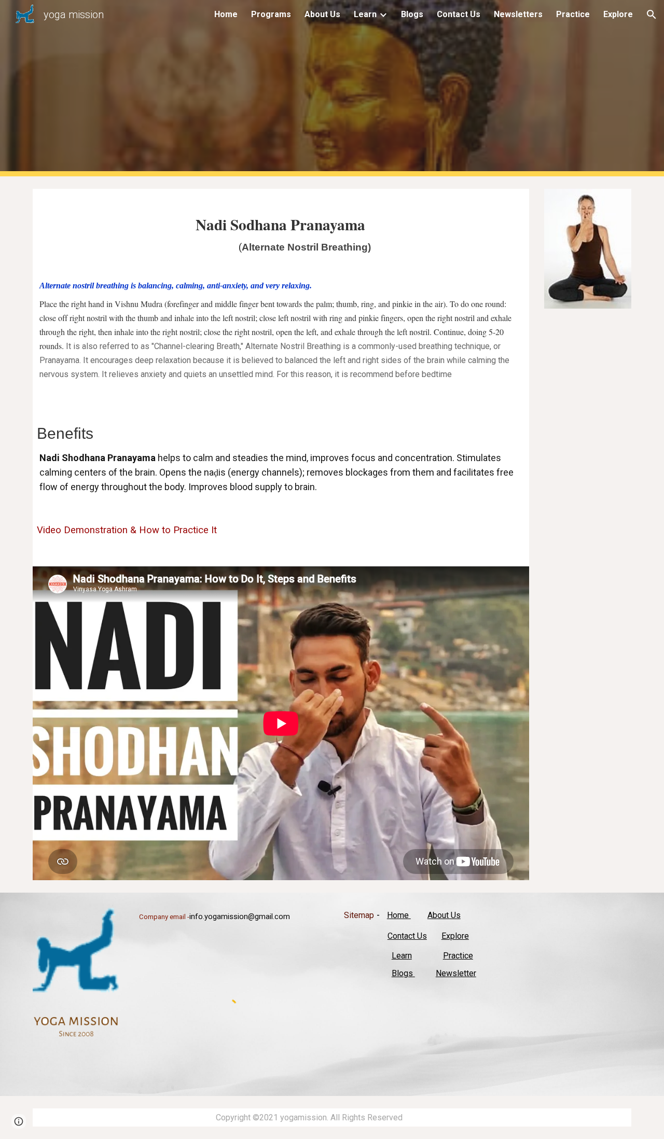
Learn (402, 956)
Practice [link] (573, 14)
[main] (281, 377)
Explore (455, 936)
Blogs (403, 973)
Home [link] (226, 14)
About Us (444, 915)
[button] (651, 14)
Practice (458, 956)
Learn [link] (365, 14)
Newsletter (456, 973)
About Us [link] (322, 14)
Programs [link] (271, 14)
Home (399, 915)
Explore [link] (618, 14)
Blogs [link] (412, 14)
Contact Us (407, 936)
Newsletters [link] (518, 14)
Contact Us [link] (458, 14)
